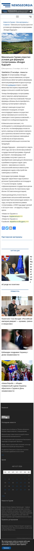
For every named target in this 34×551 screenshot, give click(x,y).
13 (17, 482)
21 (21, 486)
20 (17, 486)
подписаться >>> (16, 216)
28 (21, 489)
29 (25, 489)
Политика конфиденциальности (24, 538)
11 (9, 482)
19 (13, 486)
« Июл (3, 496)
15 (25, 482)
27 (17, 489)
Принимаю (6, 548)
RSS (3, 455)
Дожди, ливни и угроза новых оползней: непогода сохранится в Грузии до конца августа (16, 445)
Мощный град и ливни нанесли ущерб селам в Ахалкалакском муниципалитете (15, 435)
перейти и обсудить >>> (19, 222)
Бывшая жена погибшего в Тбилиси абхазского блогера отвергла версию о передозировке (15, 430)
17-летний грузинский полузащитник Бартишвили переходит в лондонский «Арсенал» (16, 440)
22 (25, 486)
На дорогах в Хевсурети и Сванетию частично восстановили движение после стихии (15, 450)
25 (9, 489)
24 (5, 489)
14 (21, 482)
